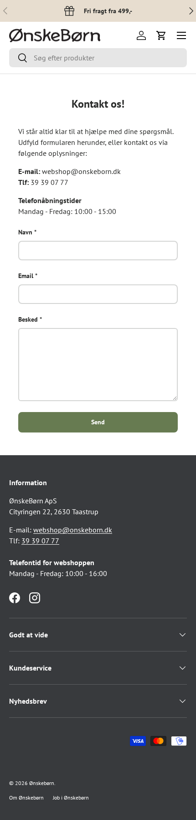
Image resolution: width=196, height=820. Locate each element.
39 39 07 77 (40, 540)
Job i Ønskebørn (71, 797)
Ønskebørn (41, 783)
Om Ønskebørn (26, 797)
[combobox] (98, 57)
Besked (28, 319)
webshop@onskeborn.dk (72, 529)
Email (25, 276)
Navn (25, 232)
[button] (161, 35)
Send (98, 422)
